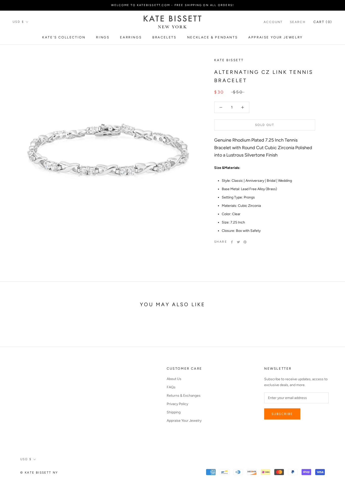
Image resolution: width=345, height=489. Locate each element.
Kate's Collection (63, 37)
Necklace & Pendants (212, 37)
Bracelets (164, 37)
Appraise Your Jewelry (275, 37)
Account (273, 22)
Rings (102, 37)
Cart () (322, 22)
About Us (174, 379)
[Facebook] (231, 241)
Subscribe (282, 414)
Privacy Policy (177, 404)
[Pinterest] (245, 241)
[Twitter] (238, 241)
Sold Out (264, 125)
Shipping (174, 412)
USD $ (18, 22)
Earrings (131, 37)
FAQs (171, 387)
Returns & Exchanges (184, 395)
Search (298, 22)
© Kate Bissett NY (39, 472)
